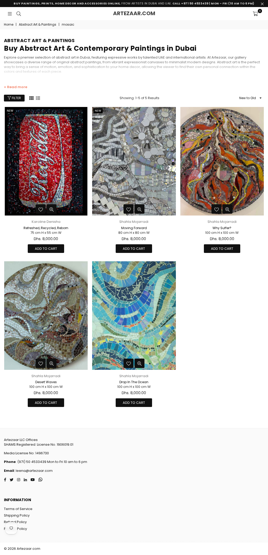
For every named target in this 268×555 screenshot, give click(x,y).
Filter (16, 98)
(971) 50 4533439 (31, 461)
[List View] (38, 97)
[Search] (18, 14)
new (10, 111)
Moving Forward (134, 228)
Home (8, 24)
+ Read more (15, 87)
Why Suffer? (222, 228)
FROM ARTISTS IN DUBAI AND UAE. (134, 3)
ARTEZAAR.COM (134, 13)
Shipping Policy (17, 515)
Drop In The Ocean (133, 382)
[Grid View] (31, 97)
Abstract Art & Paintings (37, 24)
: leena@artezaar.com (33, 470)
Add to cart (46, 248)
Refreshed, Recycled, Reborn (46, 228)
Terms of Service (18, 508)
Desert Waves (46, 382)
